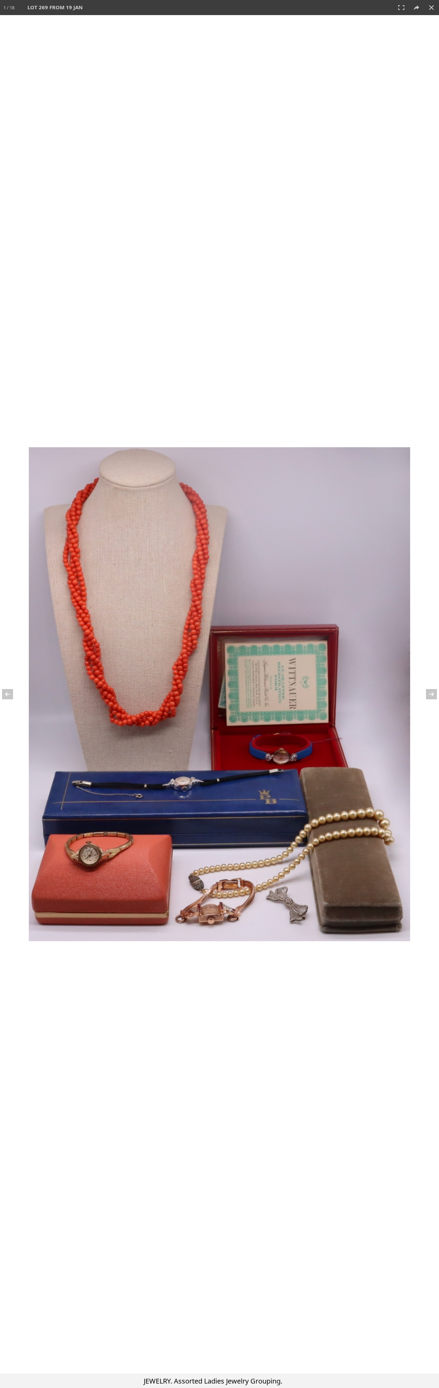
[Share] (416, 7)
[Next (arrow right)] (427, 694)
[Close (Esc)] (431, 7)
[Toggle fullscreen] (401, 7)
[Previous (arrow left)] (12, 694)
